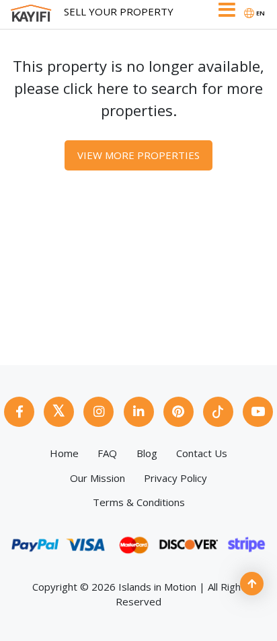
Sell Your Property (118, 11)
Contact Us (201, 453)
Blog (146, 453)
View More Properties (138, 155)
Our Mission (97, 478)
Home (64, 453)
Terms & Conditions (139, 502)
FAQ (107, 453)
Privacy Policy (175, 478)
